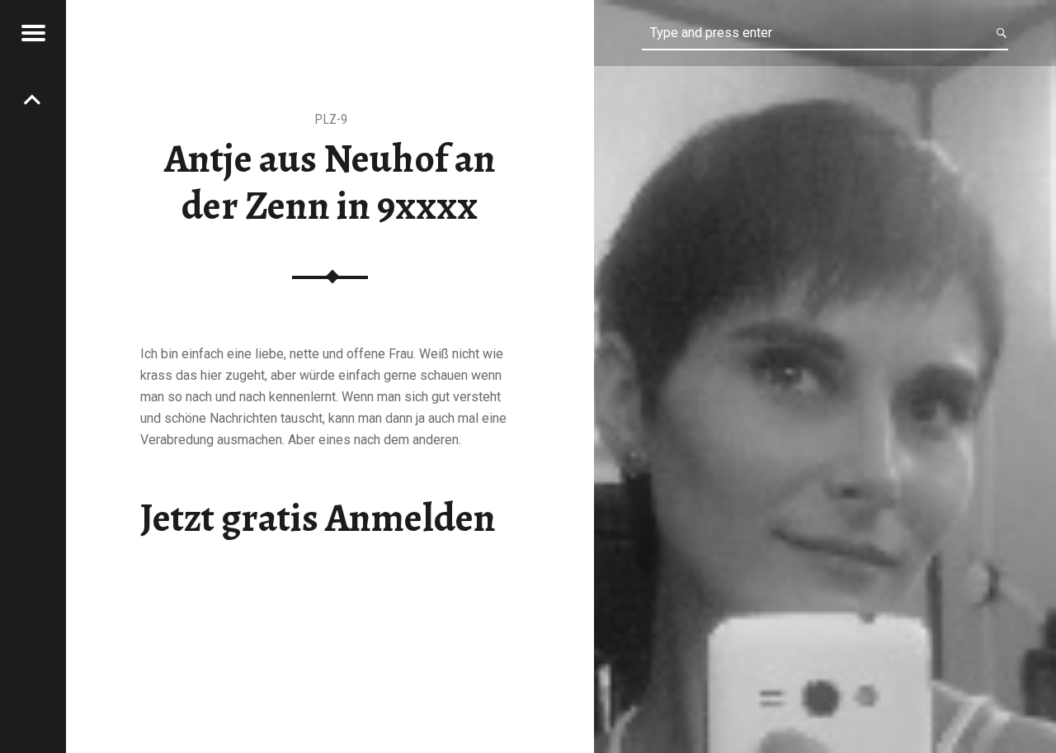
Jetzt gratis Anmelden (318, 517)
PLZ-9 (330, 119)
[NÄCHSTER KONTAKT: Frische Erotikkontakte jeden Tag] (33, 99)
